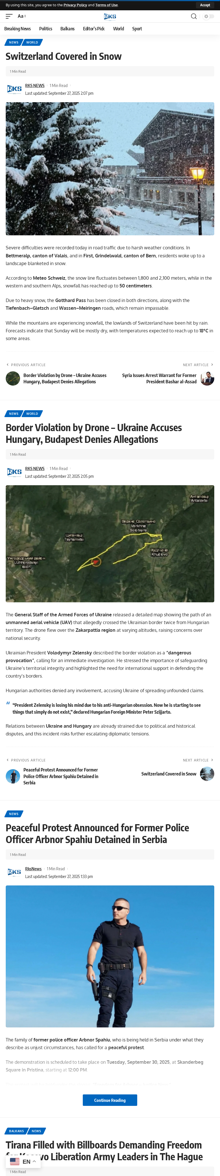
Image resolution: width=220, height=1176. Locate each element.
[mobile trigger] (10, 16)
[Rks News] (110, 16)
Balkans (16, 1131)
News (14, 42)
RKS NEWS (34, 85)
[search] (194, 16)
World (32, 42)
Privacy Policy (75, 5)
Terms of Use (106, 5)
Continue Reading (110, 1100)
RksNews (33, 868)
